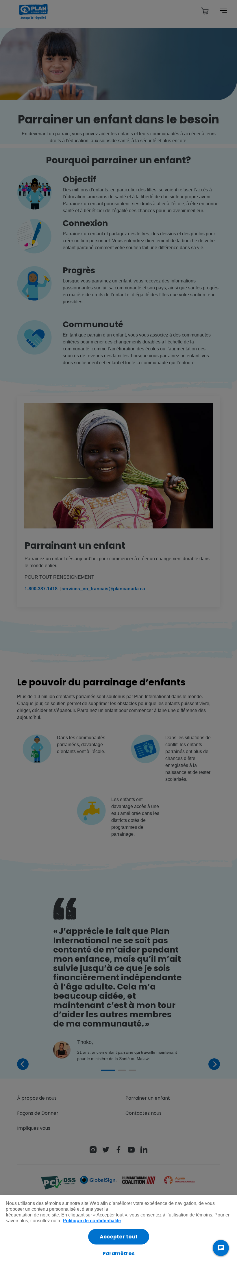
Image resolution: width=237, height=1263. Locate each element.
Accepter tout (119, 1236)
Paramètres (119, 1253)
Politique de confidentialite (92, 1220)
